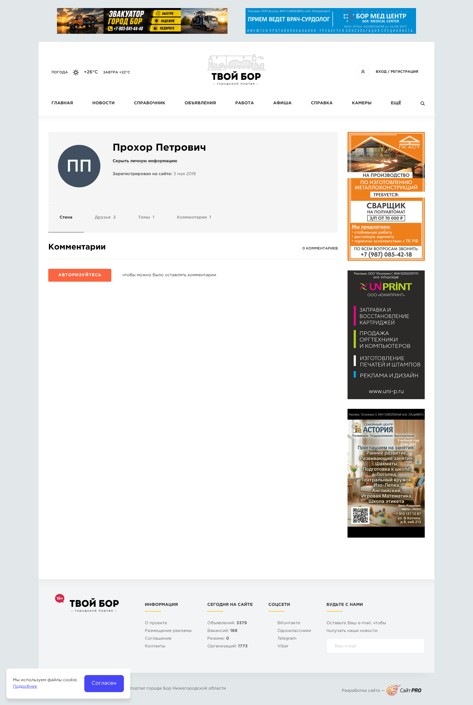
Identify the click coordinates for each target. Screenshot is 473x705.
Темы (146, 218)
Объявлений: (227, 623)
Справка (321, 103)
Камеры (362, 103)
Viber (283, 646)
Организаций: (227, 646)
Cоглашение (158, 639)
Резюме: (218, 639)
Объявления (200, 103)
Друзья (105, 218)
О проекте (156, 623)
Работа (244, 103)
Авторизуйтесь (79, 275)
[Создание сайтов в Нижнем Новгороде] (404, 691)
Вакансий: (222, 631)
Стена (66, 218)
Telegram (286, 639)
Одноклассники (294, 631)
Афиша (282, 103)
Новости (103, 103)
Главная (62, 103)
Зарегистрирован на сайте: (142, 174)
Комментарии (194, 218)
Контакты (155, 646)
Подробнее (25, 687)
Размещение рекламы (168, 631)
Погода (59, 72)
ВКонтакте (288, 623)
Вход (381, 71)
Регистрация (404, 71)
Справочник (149, 103)
